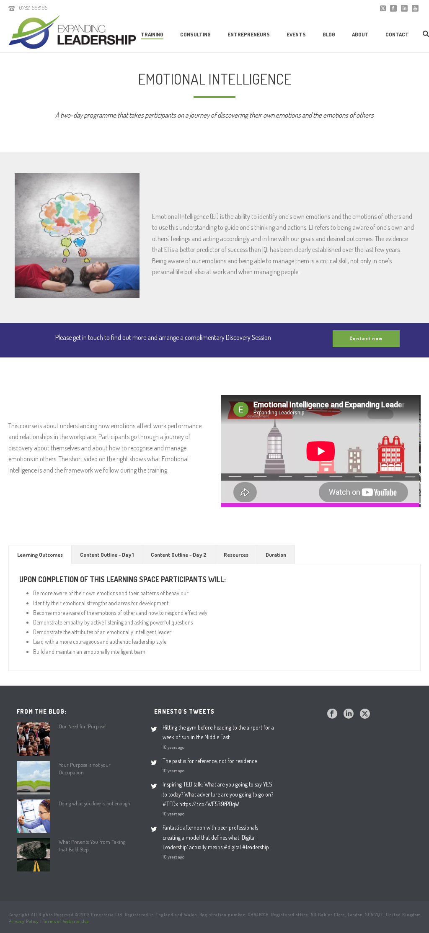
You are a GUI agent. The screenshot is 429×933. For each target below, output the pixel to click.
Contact (397, 34)
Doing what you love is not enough (94, 803)
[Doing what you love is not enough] (33, 816)
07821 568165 (33, 7)
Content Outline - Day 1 (107, 554)
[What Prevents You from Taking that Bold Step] (33, 854)
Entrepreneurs (248, 34)
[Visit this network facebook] (332, 714)
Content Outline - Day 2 (179, 554)
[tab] (40, 554)
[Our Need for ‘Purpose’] (33, 739)
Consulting (195, 34)
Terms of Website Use (66, 921)
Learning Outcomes (40, 554)
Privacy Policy (23, 921)
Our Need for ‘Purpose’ (82, 726)
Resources (236, 554)
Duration (276, 554)
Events (296, 34)
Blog (329, 34)
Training (152, 34)
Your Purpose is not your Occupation (85, 768)
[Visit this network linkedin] (349, 714)
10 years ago (173, 747)
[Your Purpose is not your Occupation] (33, 777)
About (360, 34)
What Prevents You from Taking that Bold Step (92, 845)
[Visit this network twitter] (365, 714)
